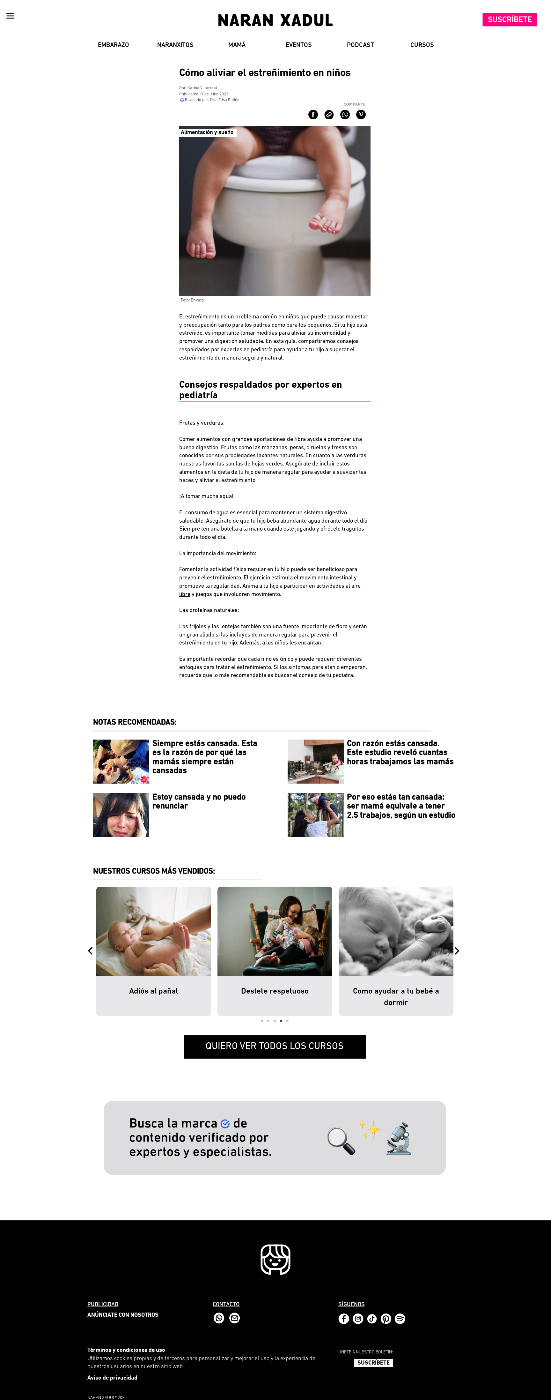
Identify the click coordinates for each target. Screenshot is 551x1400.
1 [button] (262, 1021)
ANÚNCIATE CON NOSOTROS (122, 1315)
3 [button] (275, 1021)
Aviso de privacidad (112, 1378)
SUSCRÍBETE (373, 1363)
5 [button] (287, 1021)
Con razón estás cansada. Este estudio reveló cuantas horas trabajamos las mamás (400, 753)
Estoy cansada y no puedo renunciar (199, 802)
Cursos (422, 45)
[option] (153, 951)
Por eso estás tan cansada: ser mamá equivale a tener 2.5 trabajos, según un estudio (401, 806)
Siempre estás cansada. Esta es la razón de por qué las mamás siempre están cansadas (204, 758)
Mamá (237, 45)
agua (223, 513)
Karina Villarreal (202, 88)
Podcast (360, 45)
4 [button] (281, 1021)
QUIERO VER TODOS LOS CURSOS (275, 1047)
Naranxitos (175, 45)
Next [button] (458, 951)
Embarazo (113, 45)
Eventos (299, 45)
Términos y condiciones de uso (126, 1350)
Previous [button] (91, 951)
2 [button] (268, 1021)
